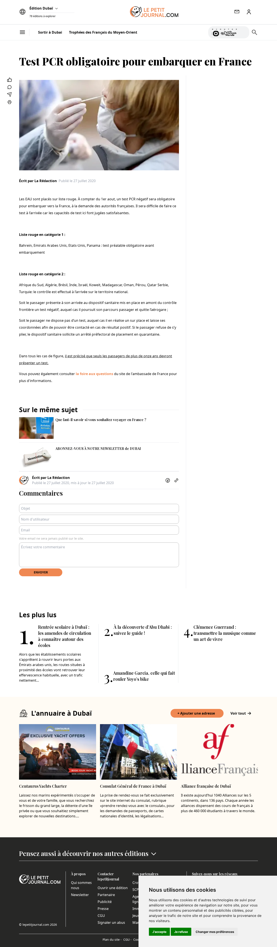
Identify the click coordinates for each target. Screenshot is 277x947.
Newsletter (80, 894)
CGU (101, 915)
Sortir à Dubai (50, 32)
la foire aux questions (94, 373)
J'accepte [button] (159, 932)
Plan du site (112, 939)
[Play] (243, 32)
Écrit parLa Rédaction (38, 180)
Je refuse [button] (181, 932)
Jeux (135, 915)
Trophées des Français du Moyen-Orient (103, 32)
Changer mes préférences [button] (215, 932)
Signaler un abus (111, 922)
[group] (243, 31)
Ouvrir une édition (113, 887)
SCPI (136, 889)
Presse (103, 908)
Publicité (105, 901)
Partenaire (106, 894)
